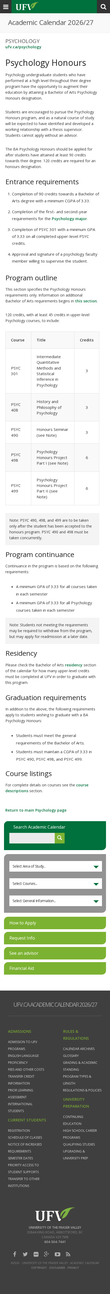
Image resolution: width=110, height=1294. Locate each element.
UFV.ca (27, 6)
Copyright (39, 1268)
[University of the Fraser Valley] (55, 1213)
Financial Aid (21, 968)
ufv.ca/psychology (23, 46)
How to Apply (22, 923)
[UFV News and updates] (68, 1254)
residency (73, 664)
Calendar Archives (79, 1049)
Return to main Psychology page (35, 810)
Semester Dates (20, 1158)
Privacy (73, 1268)
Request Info (22, 938)
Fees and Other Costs (26, 1069)
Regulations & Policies (82, 1090)
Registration (19, 1130)
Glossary (71, 1055)
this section (86, 300)
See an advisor (23, 953)
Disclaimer (57, 1268)
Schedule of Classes (25, 1137)
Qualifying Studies (79, 1144)
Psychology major (69, 218)
